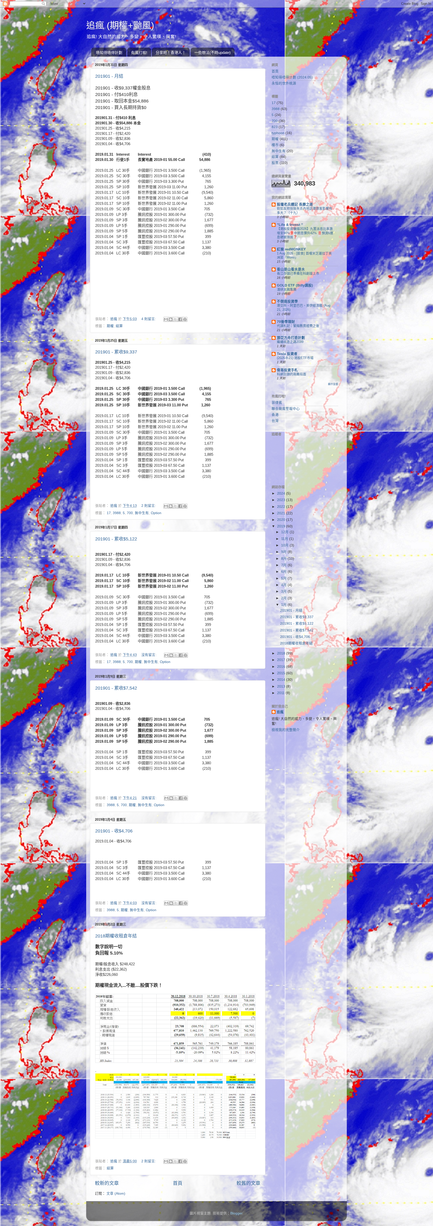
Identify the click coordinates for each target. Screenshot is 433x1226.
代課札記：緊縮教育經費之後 (298, 326)
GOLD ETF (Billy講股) (295, 285)
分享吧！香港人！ (171, 52)
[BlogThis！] (170, 319)
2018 (281, 653)
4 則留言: (149, 319)
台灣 (275, 421)
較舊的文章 (248, 1183)
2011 (281, 693)
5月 (284, 578)
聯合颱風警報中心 (286, 409)
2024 (281, 493)
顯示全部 (333, 384)
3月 (284, 591)
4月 (284, 585)
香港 (275, 415)
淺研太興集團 (286, 289)
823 (275, 127)
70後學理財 (286, 322)
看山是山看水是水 (291, 269)
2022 (281, 507)
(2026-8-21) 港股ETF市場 (295, 358)
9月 (284, 552)
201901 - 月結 (109, 76)
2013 (281, 686)
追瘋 (280, 712)
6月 (284, 572)
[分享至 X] (175, 319)
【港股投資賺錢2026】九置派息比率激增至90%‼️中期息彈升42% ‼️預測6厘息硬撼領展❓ (305, 233)
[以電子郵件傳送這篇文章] (165, 319)
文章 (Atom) (115, 1193)
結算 (119, 326)
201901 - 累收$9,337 (116, 351)
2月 (284, 598)
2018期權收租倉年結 (116, 935)
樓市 (275, 145)
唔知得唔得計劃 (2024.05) (292, 77)
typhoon (278, 133)
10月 (285, 545)
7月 (284, 565)
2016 (281, 667)
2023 (281, 500)
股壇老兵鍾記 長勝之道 (295, 204)
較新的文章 (107, 1183)
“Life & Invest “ (290, 225)
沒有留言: (149, 655)
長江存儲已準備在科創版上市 (298, 273)
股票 (275, 163)
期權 (110, 326)
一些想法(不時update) (212, 52)
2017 (281, 660)
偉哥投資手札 (287, 370)
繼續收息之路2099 (290, 342)
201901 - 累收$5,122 (116, 538)
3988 (117, 513)
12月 (285, 532)
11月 (285, 539)
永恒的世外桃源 (284, 83)
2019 (281, 526)
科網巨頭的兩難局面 (291, 374)
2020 (281, 520)
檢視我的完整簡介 (286, 730)
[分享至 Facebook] (180, 319)
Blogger (236, 1213)
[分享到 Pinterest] (184, 319)
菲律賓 (277, 403)
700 (130, 513)
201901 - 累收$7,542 (116, 688)
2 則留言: (149, 506)
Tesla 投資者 (287, 354)
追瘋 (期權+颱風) (120, 25)
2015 (281, 673)
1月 (284, 605)
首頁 (177, 1183)
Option (156, 513)
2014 (281, 680)
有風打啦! (139, 52)
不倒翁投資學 (287, 301)
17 (109, 513)
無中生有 (142, 513)
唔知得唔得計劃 (109, 52)
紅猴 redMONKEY (291, 249)
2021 (281, 513)
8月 (284, 558)
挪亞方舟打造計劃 (291, 338)
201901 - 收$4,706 (114, 830)
